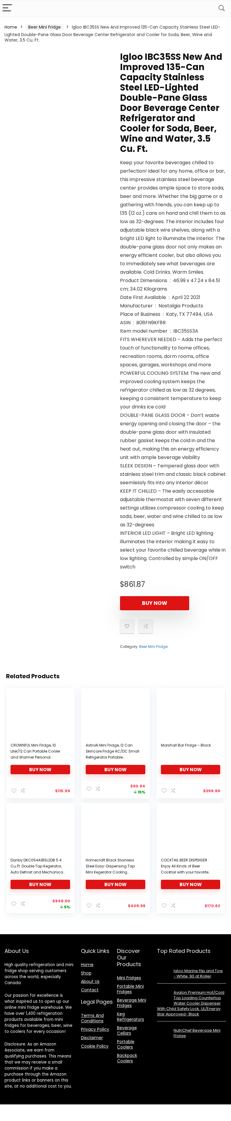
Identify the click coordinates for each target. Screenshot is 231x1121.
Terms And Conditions (92, 1018)
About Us (90, 981)
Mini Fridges (129, 978)
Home (11, 27)
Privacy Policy (95, 1029)
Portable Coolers (125, 1044)
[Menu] (7, 8)
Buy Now (154, 603)
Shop (86, 973)
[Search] (221, 8)
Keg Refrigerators (130, 1016)
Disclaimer (92, 1038)
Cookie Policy (95, 1046)
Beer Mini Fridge (44, 27)
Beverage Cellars (127, 1030)
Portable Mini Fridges (130, 989)
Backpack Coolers (127, 1058)
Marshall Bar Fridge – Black (186, 745)
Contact (90, 990)
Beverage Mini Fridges (131, 1003)
